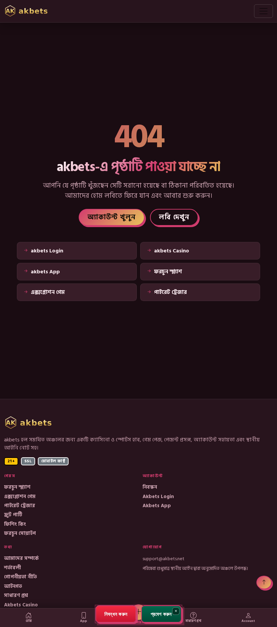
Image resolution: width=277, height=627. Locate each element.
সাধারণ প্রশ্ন (16, 595)
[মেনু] (263, 11)
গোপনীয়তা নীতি (20, 577)
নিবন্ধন (150, 487)
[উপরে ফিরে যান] (264, 582)
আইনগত (13, 586)
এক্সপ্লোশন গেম (19, 496)
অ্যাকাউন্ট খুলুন (111, 217)
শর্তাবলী (12, 568)
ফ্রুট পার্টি (13, 515)
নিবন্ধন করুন (116, 613)
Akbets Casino (21, 605)
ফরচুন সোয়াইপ (20, 533)
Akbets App (157, 505)
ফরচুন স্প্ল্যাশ (17, 487)
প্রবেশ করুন (161, 613)
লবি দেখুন (174, 217)
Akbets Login (158, 496)
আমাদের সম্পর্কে (21, 558)
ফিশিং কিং (15, 524)
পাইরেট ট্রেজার (19, 505)
